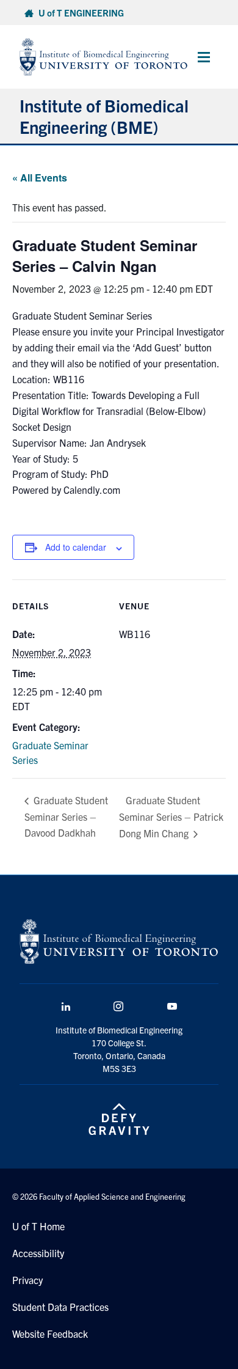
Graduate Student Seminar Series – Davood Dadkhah (66, 816)
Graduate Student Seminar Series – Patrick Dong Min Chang (171, 817)
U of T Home (38, 1226)
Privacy (27, 1280)
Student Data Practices (60, 1307)
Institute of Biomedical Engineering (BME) (104, 116)
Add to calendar (75, 546)
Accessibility (38, 1253)
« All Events (39, 178)
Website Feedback (50, 1333)
